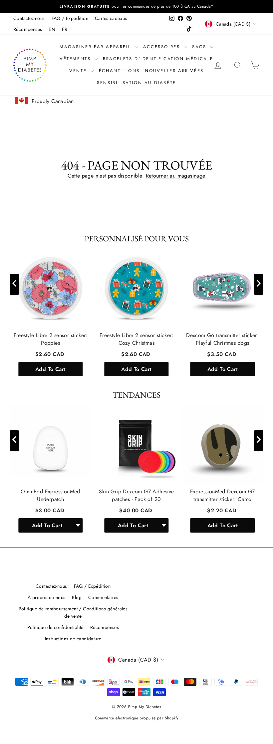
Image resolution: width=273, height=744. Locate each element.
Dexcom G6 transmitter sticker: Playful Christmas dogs (222, 339)
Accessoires (162, 47)
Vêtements (76, 59)
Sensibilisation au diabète (136, 82)
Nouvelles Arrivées (174, 70)
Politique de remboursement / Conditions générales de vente (73, 612)
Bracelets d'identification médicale (158, 59)
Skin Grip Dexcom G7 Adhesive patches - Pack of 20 (136, 495)
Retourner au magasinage (175, 176)
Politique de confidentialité (55, 627)
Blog (77, 597)
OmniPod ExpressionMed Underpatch (50, 495)
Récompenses (27, 29)
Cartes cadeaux (111, 18)
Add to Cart (50, 369)
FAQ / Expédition (70, 18)
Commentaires (103, 597)
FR (64, 29)
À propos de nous (46, 597)
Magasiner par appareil (96, 47)
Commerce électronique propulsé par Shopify (136, 718)
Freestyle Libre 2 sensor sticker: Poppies (51, 339)
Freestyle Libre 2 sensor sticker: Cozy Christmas (136, 339)
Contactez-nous (29, 18)
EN (52, 29)
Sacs (200, 47)
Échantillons (119, 70)
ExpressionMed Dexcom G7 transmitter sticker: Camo (222, 495)
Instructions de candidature (73, 638)
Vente (79, 70)
